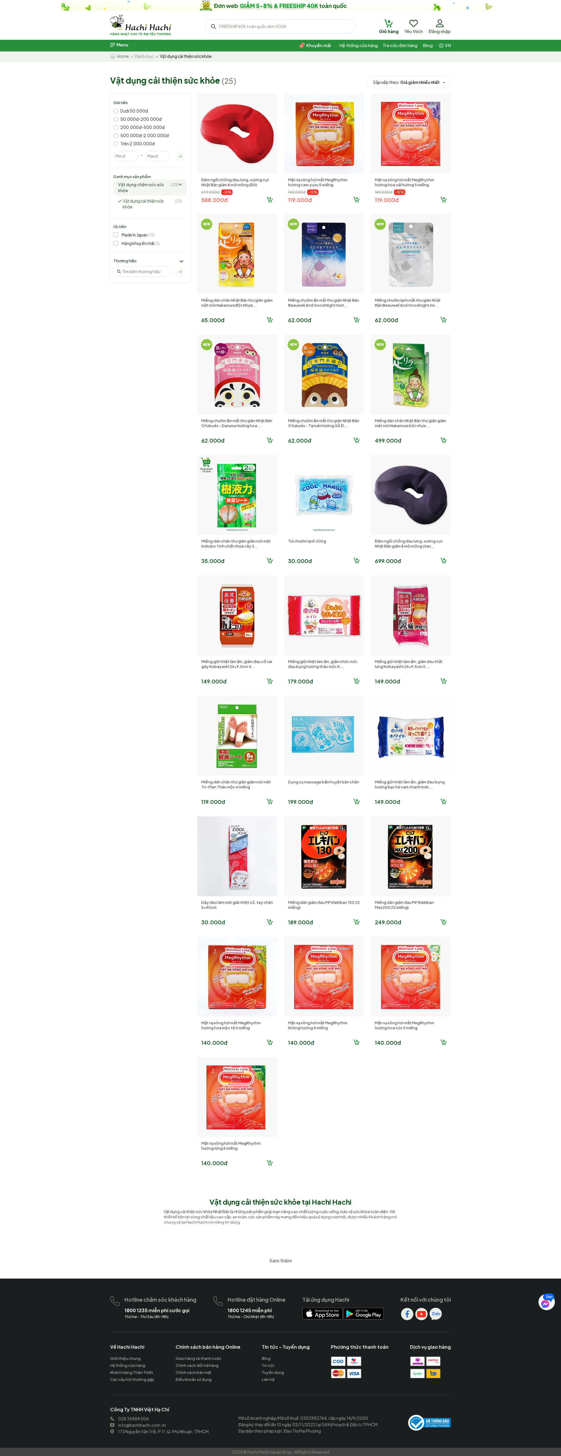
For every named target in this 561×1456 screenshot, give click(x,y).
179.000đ (300, 681)
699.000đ (388, 560)
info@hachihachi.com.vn (142, 1425)
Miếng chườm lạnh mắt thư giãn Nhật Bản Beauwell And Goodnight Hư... (408, 303)
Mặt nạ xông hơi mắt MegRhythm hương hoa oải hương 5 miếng (404, 182)
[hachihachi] (280, 5)
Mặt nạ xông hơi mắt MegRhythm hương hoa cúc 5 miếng (404, 1025)
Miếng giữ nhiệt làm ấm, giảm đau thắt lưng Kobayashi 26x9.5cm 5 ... (409, 664)
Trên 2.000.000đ (137, 143)
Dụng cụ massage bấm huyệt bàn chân (323, 782)
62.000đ (299, 320)
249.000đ (388, 922)
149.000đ (213, 681)
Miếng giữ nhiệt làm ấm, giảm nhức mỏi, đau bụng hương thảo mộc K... (323, 664)
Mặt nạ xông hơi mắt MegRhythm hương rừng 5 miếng (231, 1146)
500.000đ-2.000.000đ (144, 135)
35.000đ (212, 560)
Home (122, 56)
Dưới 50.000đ (134, 110)
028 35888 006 (133, 1418)
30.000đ (300, 560)
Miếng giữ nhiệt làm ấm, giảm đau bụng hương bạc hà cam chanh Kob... (410, 784)
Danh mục (144, 56)
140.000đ (214, 1042)
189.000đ (300, 922)
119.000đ (300, 199)
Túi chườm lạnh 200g (307, 541)
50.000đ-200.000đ (141, 119)
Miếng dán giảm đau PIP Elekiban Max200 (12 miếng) (404, 905)
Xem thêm (280, 1261)
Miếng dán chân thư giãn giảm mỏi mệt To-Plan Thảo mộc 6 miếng (236, 784)
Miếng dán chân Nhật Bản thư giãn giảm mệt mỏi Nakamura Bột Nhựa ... (237, 303)
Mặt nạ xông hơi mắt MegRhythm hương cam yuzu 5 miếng (317, 182)
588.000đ (214, 199)
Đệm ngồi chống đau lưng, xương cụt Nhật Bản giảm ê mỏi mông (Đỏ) (235, 182)
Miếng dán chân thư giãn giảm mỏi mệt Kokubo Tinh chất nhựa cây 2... (236, 543)
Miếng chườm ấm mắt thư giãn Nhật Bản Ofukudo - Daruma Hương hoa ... (236, 423)
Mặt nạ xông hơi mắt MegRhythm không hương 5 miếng (317, 1025)
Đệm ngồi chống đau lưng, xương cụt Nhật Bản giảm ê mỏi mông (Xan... (409, 543)
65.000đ (212, 320)
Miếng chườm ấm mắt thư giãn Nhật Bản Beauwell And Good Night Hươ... (323, 303)
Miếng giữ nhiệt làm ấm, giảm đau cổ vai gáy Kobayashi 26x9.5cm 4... (236, 664)
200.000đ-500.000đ (142, 127)
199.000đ (300, 801)
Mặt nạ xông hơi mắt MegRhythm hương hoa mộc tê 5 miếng (231, 1025)
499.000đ (388, 440)
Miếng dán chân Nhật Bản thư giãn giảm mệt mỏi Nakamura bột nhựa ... (410, 423)
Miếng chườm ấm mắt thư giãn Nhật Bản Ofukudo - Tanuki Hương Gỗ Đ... (323, 423)
